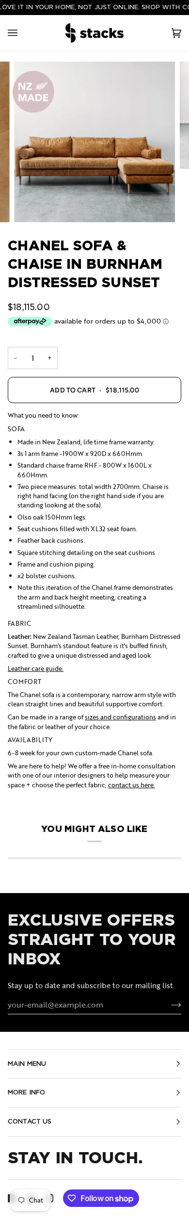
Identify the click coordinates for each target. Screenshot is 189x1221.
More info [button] (26, 1092)
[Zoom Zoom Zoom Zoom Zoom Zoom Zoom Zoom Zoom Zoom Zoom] (94, 142)
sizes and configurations (120, 717)
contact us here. (131, 785)
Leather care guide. (35, 668)
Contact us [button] (29, 1121)
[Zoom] (94, 142)
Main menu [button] (27, 1063)
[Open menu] (22, 33)
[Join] (168, 1004)
